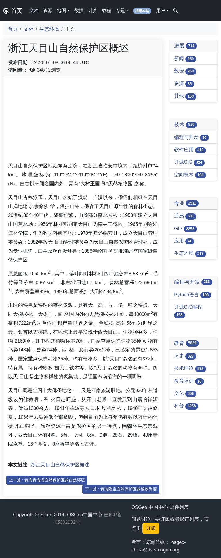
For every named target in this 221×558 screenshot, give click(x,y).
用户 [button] (160, 10)
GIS (184, 228)
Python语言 (191, 294)
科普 (185, 405)
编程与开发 (190, 137)
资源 (47, 10)
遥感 (184, 216)
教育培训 (187, 381)
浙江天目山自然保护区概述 (60, 464)
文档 (34, 10)
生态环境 (49, 29)
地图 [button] (61, 10)
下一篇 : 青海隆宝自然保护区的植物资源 (121, 489)
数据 (78, 10)
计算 (92, 10)
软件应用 (188, 149)
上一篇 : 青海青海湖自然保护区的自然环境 (47, 480)
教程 (106, 10)
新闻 (184, 58)
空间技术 (188, 174)
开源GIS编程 (188, 310)
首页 (15, 10)
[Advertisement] (83, 121)
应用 (183, 241)
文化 (184, 393)
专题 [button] (120, 10)
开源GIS (188, 162)
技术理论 (188, 368)
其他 (184, 96)
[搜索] (175, 11)
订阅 (150, 528)
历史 (184, 356)
